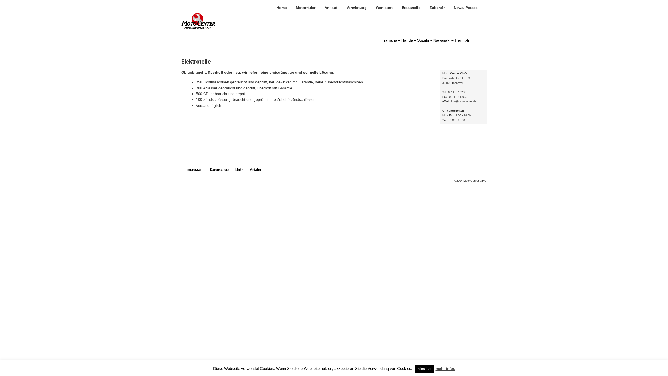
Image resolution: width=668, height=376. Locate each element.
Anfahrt (255, 170)
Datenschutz (219, 170)
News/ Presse (466, 7)
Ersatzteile (411, 7)
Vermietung (357, 7)
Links (239, 170)
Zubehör (437, 7)
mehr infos (445, 369)
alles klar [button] (424, 369)
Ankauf (331, 7)
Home (282, 7)
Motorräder (305, 7)
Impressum (195, 170)
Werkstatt (384, 7)
